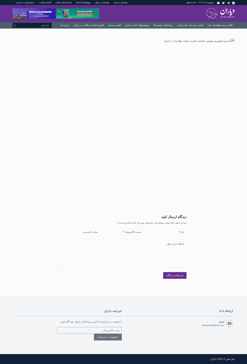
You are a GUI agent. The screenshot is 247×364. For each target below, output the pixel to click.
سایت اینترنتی (90, 232)
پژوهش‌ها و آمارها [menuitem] (83, 2)
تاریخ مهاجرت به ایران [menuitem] (25, 2)
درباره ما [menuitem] (65, 25)
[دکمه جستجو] (14, 25)
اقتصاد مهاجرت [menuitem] (44, 2)
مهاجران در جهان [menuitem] (102, 2)
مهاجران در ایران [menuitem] (120, 2)
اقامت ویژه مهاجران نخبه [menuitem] (220, 25)
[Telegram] (228, 3)
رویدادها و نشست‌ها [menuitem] (163, 25)
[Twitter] (223, 3)
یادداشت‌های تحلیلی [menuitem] (63, 2)
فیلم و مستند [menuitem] (114, 25)
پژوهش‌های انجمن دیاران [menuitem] (137, 25)
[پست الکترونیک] (218, 3)
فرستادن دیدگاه (175, 275)
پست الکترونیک (132, 232)
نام (181, 232)
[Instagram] (233, 3)
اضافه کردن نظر (175, 243)
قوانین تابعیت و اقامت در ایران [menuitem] (89, 25)
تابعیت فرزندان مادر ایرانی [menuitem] (190, 25)
